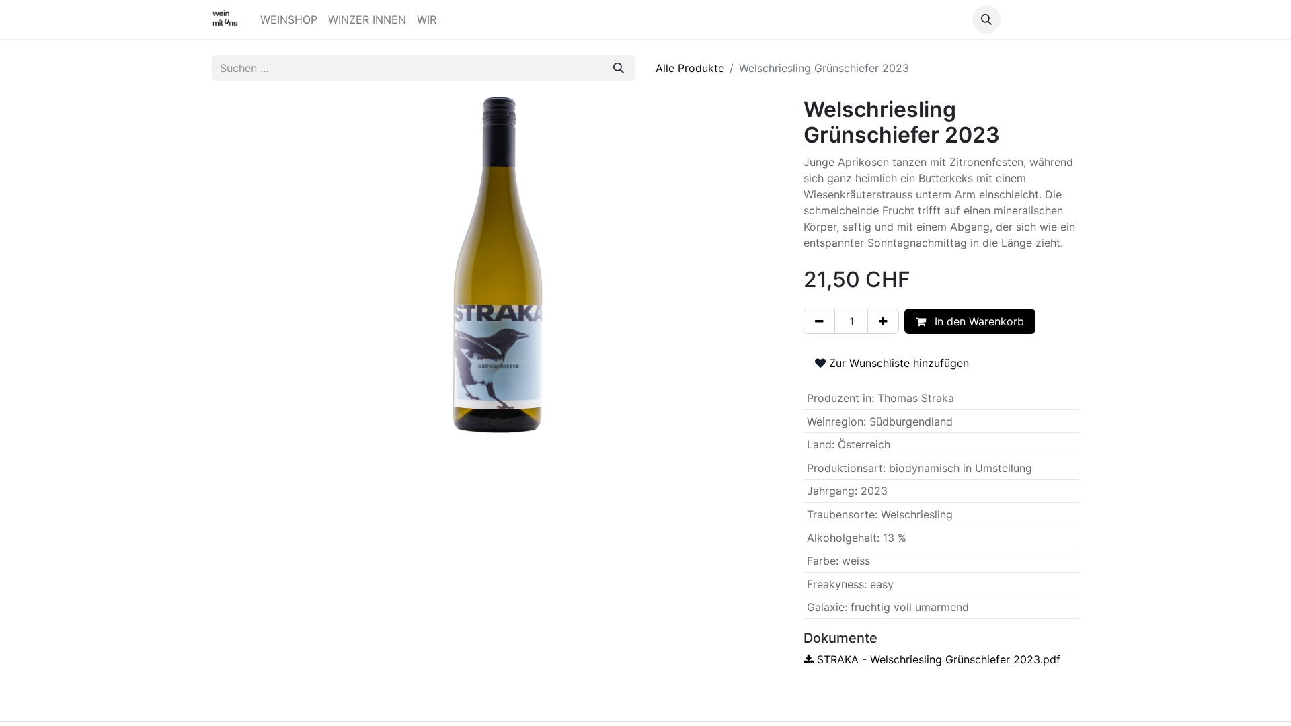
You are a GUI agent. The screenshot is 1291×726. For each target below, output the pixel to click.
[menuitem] (289, 19)
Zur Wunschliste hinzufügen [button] (897, 363)
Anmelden (1042, 19)
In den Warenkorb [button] (977, 321)
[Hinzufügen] (883, 321)
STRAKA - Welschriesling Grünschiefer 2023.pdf (937, 659)
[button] (986, 19)
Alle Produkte (690, 68)
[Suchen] (618, 68)
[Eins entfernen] (819, 321)
